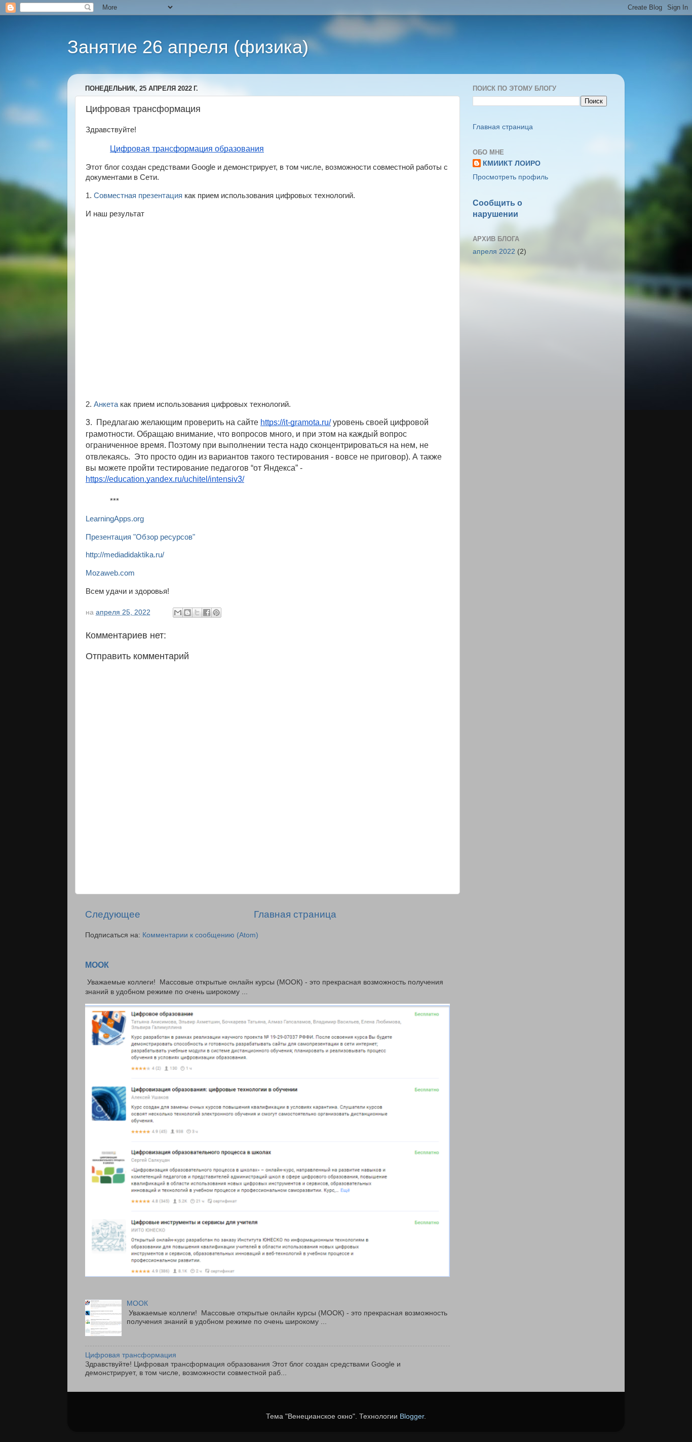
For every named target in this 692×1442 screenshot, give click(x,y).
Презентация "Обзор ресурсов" (140, 537)
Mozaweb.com (110, 573)
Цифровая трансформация (130, 1355)
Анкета (106, 404)
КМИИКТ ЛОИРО (512, 163)
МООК (97, 965)
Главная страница (295, 914)
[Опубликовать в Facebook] (207, 613)
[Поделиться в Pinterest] (216, 613)
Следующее (112, 914)
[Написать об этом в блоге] (187, 613)
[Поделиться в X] (197, 613)
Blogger (412, 1416)
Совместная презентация (138, 196)
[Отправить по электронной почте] (178, 613)
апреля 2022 (494, 251)
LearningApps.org (115, 519)
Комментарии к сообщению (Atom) (200, 935)
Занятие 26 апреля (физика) (188, 46)
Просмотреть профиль (510, 177)
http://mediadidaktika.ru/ (125, 555)
